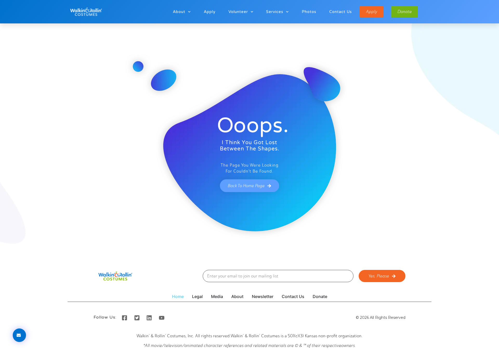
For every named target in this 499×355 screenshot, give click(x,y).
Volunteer (238, 11)
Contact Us (340, 11)
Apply (209, 11)
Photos (309, 11)
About (179, 11)
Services (274, 11)
